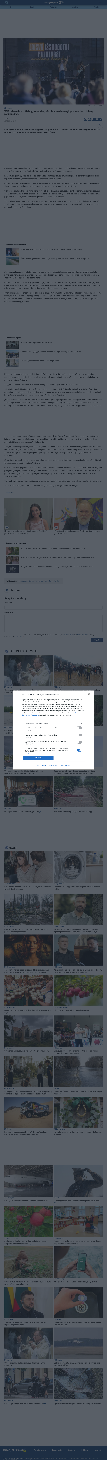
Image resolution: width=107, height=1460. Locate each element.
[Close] (90, 695)
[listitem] (53, 723)
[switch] (79, 727)
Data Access (53, 765)
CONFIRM (38, 758)
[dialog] (53, 730)
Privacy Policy (65, 765)
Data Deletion (41, 765)
